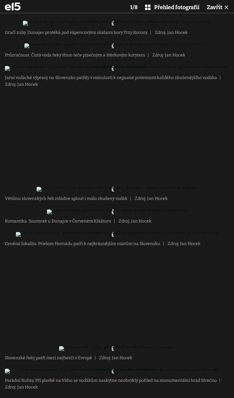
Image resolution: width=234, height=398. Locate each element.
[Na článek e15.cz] (13, 6)
